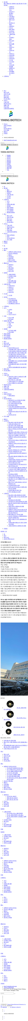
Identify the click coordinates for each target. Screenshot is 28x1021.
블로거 (5, 131)
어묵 (9, 324)
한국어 (9, 158)
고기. (8, 201)
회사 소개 (6, 92)
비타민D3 (11, 58)
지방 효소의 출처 (13, 474)
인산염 (24, 3)
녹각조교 (11, 31)
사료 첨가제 (19, 3)
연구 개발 (6, 130)
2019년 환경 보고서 (13, 348)
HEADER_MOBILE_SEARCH (9, 144)
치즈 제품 (11, 332)
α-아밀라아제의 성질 (14, 485)
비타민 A (11, 53)
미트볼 (10, 312)
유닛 (5, 90)
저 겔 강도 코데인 (11, 796)
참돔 (9, 327)
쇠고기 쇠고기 (12, 314)
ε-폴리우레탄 (12, 274)
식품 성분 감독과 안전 (14, 424)
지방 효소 (11, 16)
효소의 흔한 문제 (8, 868)
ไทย (8, 169)
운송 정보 (6, 107)
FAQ (5, 127)
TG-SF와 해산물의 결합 (13, 776)
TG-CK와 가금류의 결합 (13, 774)
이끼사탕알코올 (12, 300)
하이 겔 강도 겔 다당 (19, 727)
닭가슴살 (10, 319)
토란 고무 (11, 32)
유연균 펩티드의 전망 (14, 462)
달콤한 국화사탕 (12, 302)
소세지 (10, 309)
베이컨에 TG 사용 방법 (14, 379)
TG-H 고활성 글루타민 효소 (14, 771)
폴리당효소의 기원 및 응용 (15, 514)
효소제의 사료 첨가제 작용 (15, 422)
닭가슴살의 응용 (12, 405)
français (9, 159)
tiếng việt (9, 168)
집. (4, 186)
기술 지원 (6, 102)
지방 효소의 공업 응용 (14, 500)
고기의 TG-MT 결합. (12, 773)
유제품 (9, 206)
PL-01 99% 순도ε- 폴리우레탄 (15, 813)
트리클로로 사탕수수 (11, 73)
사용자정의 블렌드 (9, 108)
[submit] (14, 993)
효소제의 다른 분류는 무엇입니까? (17, 432)
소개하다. (6, 420)
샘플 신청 (6, 105)
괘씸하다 (11, 26)
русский (9, 165)
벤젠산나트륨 (12, 282)
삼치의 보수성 (12, 414)
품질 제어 (6, 97)
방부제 (14, 3)
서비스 (5, 100)
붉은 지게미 (11, 260)
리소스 (5, 124)
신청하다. (6, 76)
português (9, 166)
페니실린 (11, 40)
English (9, 155)
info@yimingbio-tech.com (10, 140)
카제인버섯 (11, 285)
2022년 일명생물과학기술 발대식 (17, 367)
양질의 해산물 (11, 204)
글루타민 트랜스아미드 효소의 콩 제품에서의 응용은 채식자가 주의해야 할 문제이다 (17, 511)
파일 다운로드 (8, 125)
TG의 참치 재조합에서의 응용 (16, 406)
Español (9, 162)
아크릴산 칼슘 (12, 276)
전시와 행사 (7, 99)
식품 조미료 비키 (13, 508)
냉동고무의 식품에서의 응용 (16, 506)
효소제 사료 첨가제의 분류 (15, 427)
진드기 (11, 27)
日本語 (9, 156)
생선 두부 (11, 322)
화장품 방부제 (11, 212)
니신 (10, 42)
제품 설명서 (11, 395)
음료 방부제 (10, 207)
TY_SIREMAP (4, 1007)
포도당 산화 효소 (13, 253)
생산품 (5, 2)
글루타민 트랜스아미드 (11, 8)
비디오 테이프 (8, 128)
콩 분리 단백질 (12, 261)
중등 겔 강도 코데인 (19, 734)
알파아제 (11, 18)
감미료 (5, 5)
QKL (2, 894)
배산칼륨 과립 (12, 281)
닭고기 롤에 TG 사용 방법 (15, 383)
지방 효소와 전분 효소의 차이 (16, 477)
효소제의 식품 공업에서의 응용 (17, 495)
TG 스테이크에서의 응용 (15, 403)
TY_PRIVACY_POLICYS (15, 1007)
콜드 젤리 (11, 29)
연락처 (5, 133)
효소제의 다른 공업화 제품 (15, 425)
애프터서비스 (7, 103)
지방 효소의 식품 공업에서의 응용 (17, 501)
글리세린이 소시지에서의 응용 (16, 400)
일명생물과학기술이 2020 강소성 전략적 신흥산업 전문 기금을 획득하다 (17, 357)
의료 (2, 829)
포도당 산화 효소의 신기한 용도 (17, 450)
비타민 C (11, 57)
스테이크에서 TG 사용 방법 (15, 381)
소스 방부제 (10, 210)
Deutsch (9, 161)
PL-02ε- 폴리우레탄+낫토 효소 (15, 815)
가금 (8, 202)
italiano (8, 164)
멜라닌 (11, 15)
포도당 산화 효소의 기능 (15, 451)
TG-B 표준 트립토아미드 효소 (15, 768)
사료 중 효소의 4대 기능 (14, 490)
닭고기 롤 (11, 317)
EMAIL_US (4, 531)
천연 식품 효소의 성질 (14, 492)
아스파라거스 (12, 298)
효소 (5, 3)
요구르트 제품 (12, 330)
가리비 (10, 325)
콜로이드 (9, 3)
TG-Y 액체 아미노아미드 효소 (15, 769)
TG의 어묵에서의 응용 (14, 401)
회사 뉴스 (6, 95)
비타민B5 (11, 55)
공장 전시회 (7, 94)
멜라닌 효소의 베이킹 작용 (15, 475)
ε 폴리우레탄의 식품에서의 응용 (17, 525)
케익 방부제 (10, 209)
